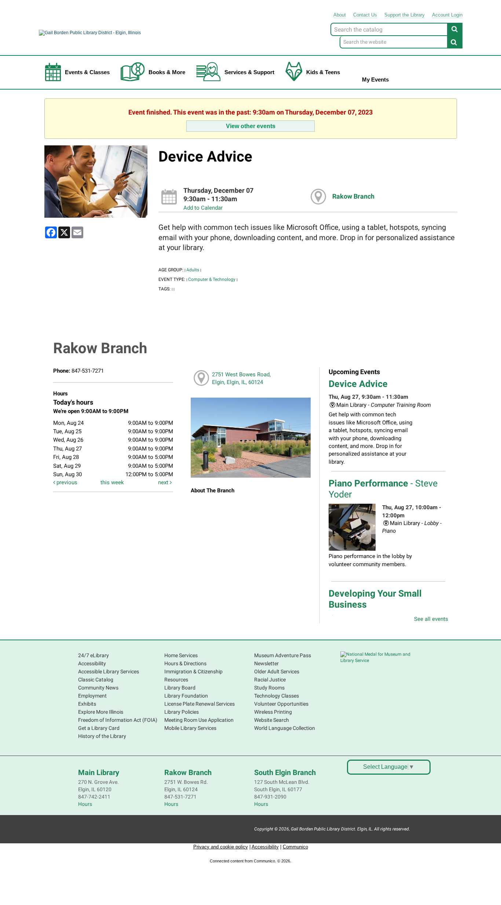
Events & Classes (87, 72)
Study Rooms (269, 688)
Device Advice (358, 384)
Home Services (181, 655)
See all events (431, 619)
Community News (98, 688)
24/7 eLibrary (93, 655)
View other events (250, 126)
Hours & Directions (185, 663)
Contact (365, 15)
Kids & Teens (323, 72)
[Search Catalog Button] (454, 29)
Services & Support (249, 72)
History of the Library (102, 736)
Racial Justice (270, 680)
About (339, 15)
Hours (85, 804)
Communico (295, 847)
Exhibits (87, 704)
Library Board (179, 688)
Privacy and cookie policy (220, 847)
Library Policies (181, 712)
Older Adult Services (276, 671)
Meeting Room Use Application (199, 720)
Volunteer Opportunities (281, 704)
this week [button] (112, 482)
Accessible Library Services (108, 671)
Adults (192, 269)
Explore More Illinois (100, 712)
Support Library (404, 15)
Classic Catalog (95, 680)
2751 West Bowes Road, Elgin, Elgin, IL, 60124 (241, 378)
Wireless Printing (273, 712)
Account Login (447, 15)
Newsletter (266, 663)
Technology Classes (276, 696)
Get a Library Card (99, 728)
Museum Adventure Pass (282, 655)
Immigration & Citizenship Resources (193, 676)
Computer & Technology (211, 279)
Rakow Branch (353, 196)
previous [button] (66, 482)
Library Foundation (186, 696)
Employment (92, 696)
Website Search (271, 720)
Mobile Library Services (190, 728)
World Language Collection (284, 728)
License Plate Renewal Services (199, 704)
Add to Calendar (203, 207)
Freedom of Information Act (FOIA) (117, 720)
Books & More (167, 72)
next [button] (164, 482)
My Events (375, 79)
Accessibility (92, 663)
